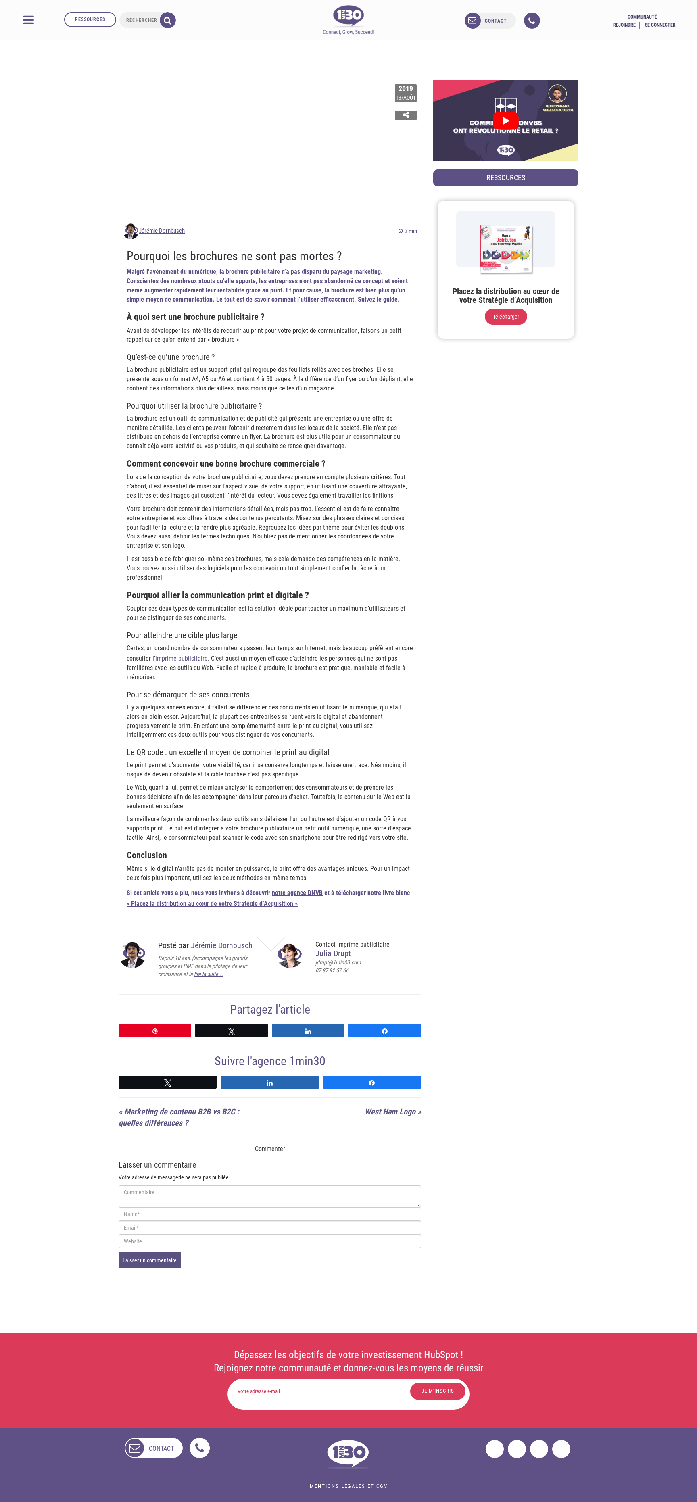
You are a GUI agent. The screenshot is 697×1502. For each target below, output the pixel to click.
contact (496, 21)
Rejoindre (624, 25)
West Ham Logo (390, 1111)
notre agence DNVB (297, 893)
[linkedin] (539, 1449)
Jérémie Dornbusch (162, 230)
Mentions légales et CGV (349, 1486)
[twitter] (517, 1449)
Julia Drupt (333, 953)
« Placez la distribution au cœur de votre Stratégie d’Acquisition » (212, 903)
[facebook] (495, 1449)
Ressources (90, 19)
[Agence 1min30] (348, 20)
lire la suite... (208, 974)
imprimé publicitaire (181, 658)
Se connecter (660, 25)
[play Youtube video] (505, 120)
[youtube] (561, 1449)
